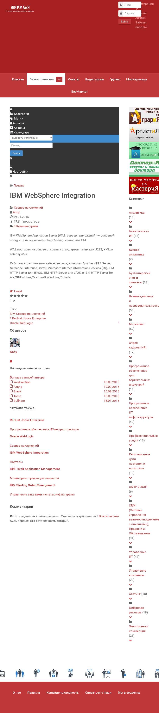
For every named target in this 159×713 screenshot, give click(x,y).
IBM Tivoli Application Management (35, 469)
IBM (12, 314)
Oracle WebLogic (21, 323)
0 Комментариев (26, 226)
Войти (125, 21)
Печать (19, 185)
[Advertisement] (76, 36)
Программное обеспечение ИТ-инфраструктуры (44, 429)
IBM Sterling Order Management (32, 485)
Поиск (16, 153)
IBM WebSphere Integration (29, 452)
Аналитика (137, 212)
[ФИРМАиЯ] (20, 9)
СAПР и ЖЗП (138, 487)
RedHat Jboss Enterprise (29, 318)
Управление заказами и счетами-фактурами (42, 494)
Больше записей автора (27, 377)
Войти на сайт (109, 516)
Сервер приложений (28, 207)
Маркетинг (137, 324)
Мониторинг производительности (34, 478)
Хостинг (135, 594)
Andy (16, 212)
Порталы (16, 462)
